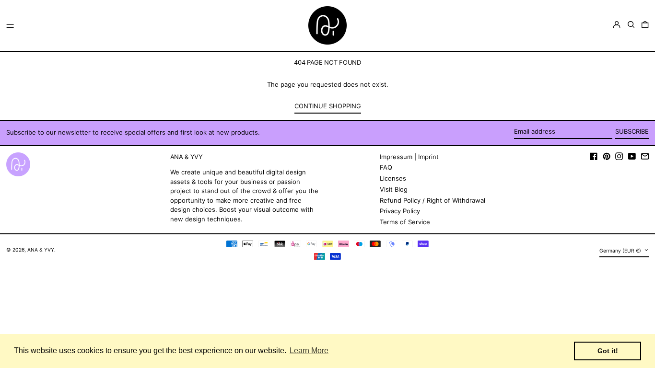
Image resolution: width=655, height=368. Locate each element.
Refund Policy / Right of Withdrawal (432, 200)
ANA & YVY (40, 250)
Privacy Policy (400, 211)
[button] (631, 25)
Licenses (393, 178)
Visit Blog (394, 189)
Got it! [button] (607, 351)
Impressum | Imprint (409, 157)
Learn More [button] (309, 350)
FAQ (386, 167)
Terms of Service (405, 222)
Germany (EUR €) (621, 251)
